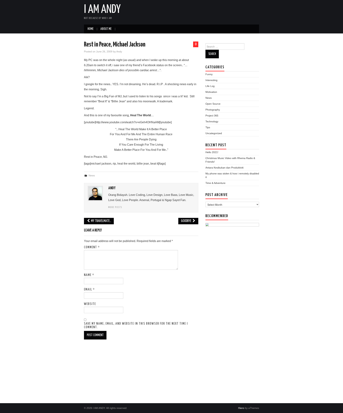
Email (89, 289)
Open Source (212, 103)
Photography (212, 109)
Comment (92, 247)
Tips (207, 127)
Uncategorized (213, 133)
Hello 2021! (211, 152)
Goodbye (186, 221)
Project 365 (211, 115)
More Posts (115, 207)
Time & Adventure (215, 183)
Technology (211, 121)
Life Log (210, 86)
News (92, 175)
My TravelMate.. (100, 221)
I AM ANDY (102, 9)
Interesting (211, 80)
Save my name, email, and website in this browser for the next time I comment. (136, 325)
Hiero (241, 408)
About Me (105, 29)
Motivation (211, 92)
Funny (209, 74)
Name (89, 275)
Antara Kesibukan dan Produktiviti (224, 167)
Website (90, 304)
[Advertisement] (232, 332)
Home (90, 29)
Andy (119, 51)
